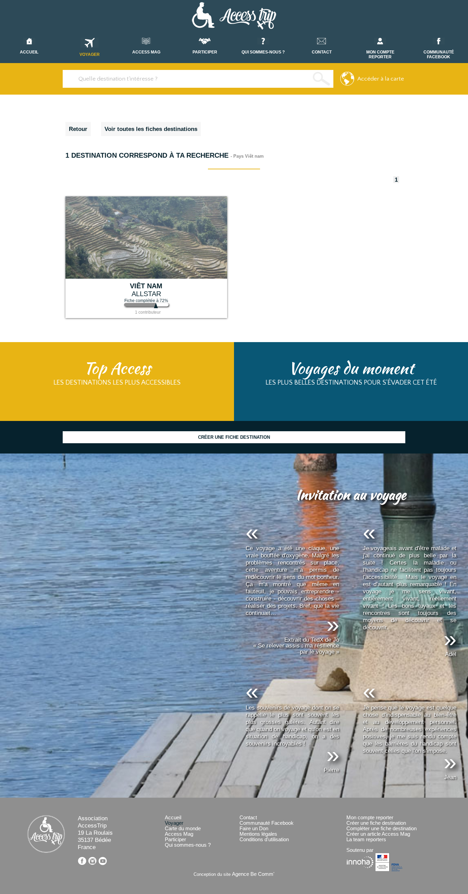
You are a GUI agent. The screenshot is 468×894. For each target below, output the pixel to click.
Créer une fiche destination (376, 823)
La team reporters (366, 839)
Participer (175, 839)
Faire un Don (253, 828)
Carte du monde (183, 828)
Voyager (89, 54)
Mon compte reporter (369, 817)
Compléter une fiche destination (381, 828)
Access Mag (179, 834)
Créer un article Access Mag (378, 834)
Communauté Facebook (266, 823)
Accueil (173, 817)
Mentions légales (258, 834)
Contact (248, 817)
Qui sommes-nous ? (188, 845)
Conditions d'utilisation (264, 839)
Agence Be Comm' (253, 874)
